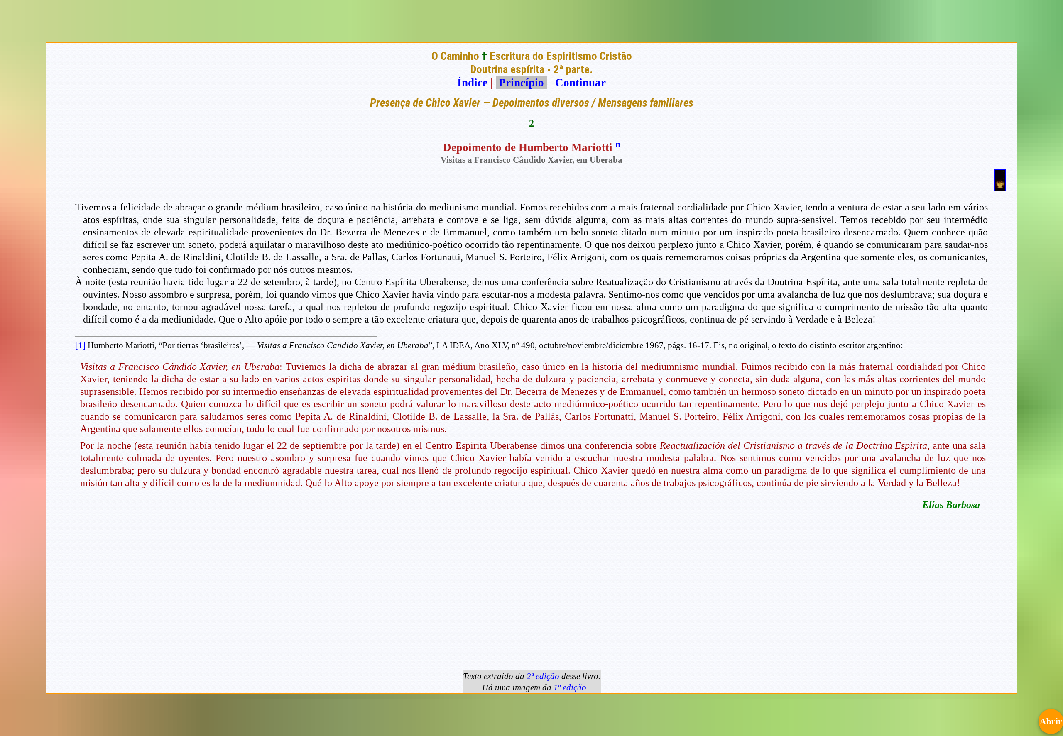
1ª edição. (571, 687)
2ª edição (543, 676)
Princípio (521, 82)
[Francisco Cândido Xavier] (1000, 187)
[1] (80, 345)
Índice (472, 82)
